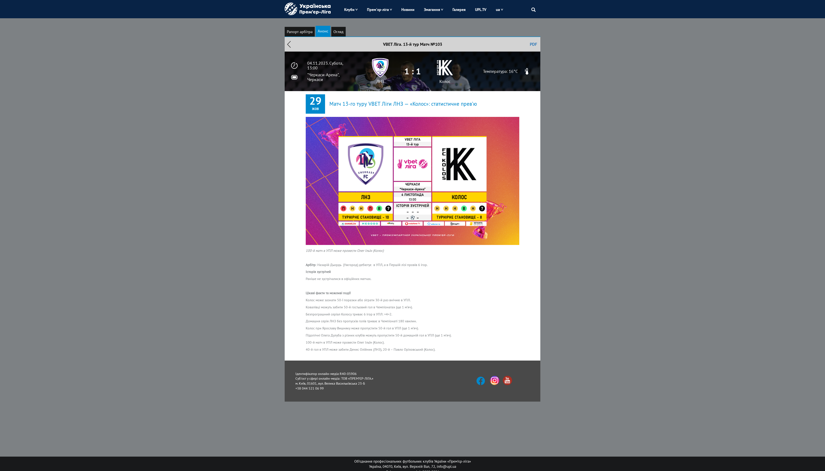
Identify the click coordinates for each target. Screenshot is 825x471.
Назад (289, 44)
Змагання (432, 9)
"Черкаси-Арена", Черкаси (323, 77)
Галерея (459, 9)
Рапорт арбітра (300, 31)
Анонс (323, 31)
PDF (533, 44)
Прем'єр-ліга (378, 9)
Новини (407, 9)
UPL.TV (480, 9)
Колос (445, 81)
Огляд (338, 31)
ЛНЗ (380, 81)
